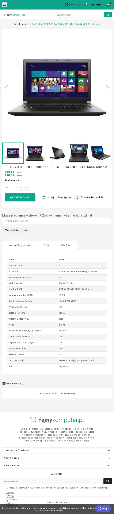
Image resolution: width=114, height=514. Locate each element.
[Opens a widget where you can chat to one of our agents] (103, 509)
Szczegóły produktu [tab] (20, 245)
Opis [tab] (46, 245)
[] (108, 14)
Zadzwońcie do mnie (16, 230)
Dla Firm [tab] (66, 245)
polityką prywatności (70, 508)
